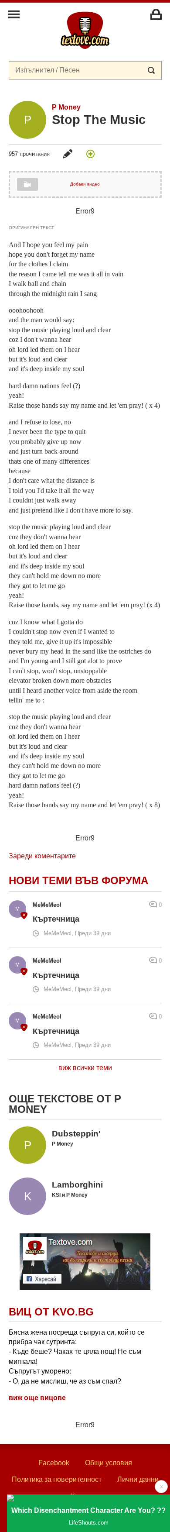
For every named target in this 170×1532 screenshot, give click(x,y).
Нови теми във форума (78, 880)
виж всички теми (85, 1067)
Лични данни (138, 1479)
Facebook (53, 1463)
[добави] (91, 154)
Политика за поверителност (57, 1479)
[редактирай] (68, 154)
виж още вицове (37, 1397)
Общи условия (108, 1463)
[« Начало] (85, 30)
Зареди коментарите (42, 856)
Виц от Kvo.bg (51, 1312)
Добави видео (85, 184)
